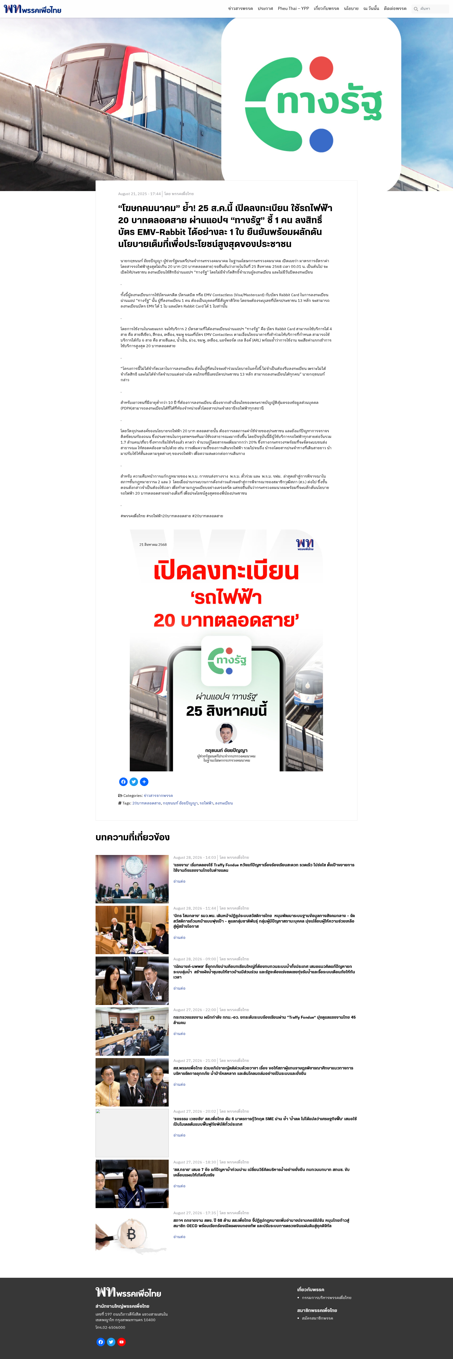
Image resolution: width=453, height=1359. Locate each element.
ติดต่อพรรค (395, 8)
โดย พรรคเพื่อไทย (179, 194)
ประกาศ (265, 8)
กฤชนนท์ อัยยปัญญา (180, 803)
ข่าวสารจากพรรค (158, 796)
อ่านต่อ (179, 882)
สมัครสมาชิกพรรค (317, 1318)
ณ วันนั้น (371, 8)
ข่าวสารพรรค (240, 8)
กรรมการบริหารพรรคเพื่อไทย (327, 1298)
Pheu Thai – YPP (293, 8)
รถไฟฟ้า (206, 803)
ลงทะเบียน (224, 803)
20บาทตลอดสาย (146, 803)
